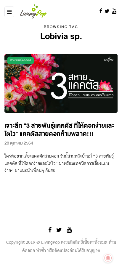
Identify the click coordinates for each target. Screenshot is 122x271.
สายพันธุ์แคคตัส (20, 60)
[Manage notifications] (108, 258)
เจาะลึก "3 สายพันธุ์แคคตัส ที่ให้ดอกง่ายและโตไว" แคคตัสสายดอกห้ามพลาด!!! (59, 130)
